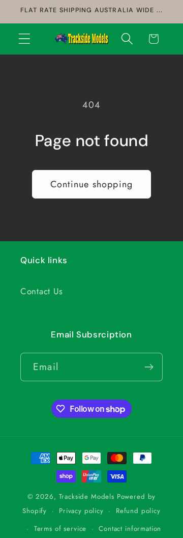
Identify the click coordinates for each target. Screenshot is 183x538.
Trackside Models (86, 496)
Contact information (130, 528)
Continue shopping (91, 184)
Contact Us (41, 291)
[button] (24, 38)
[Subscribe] (148, 367)
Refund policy (138, 511)
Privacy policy (81, 511)
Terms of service (60, 528)
